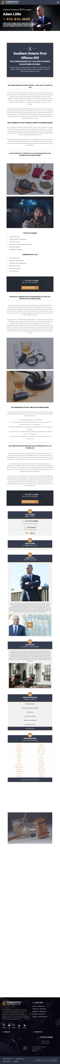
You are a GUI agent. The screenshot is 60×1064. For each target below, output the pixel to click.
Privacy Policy (8, 1059)
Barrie (19, 744)
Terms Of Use (20, 1059)
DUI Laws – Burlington (38, 1014)
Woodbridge (19, 776)
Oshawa (41, 767)
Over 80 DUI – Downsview (39, 1009)
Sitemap (15, 1061)
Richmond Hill (19, 771)
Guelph (19, 753)
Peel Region (19, 769)
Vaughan (41, 774)
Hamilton (19, 755)
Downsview (19, 748)
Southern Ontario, (29, 415)
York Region (41, 776)
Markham (41, 760)
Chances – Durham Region (39, 1016)
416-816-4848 (18, 19)
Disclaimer (6, 1061)
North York (41, 764)
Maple (19, 760)
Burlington (41, 746)
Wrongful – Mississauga (39, 1011)
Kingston (19, 758)
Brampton (19, 746)
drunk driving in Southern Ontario (29, 412)
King (41, 755)
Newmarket (19, 764)
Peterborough (41, 769)
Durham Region (41, 748)
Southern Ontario (19, 767)
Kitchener (41, 758)
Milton (19, 762)
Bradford (41, 744)
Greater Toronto (41, 751)
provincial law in (33, 465)
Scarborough (41, 771)
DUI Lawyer (36, 71)
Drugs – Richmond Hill (38, 1006)
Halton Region (41, 753)
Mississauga (41, 762)
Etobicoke (19, 751)
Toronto (19, 774)
